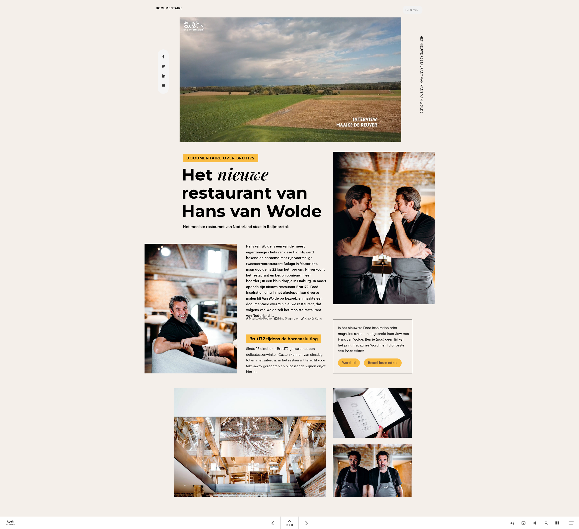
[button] (290, 79)
